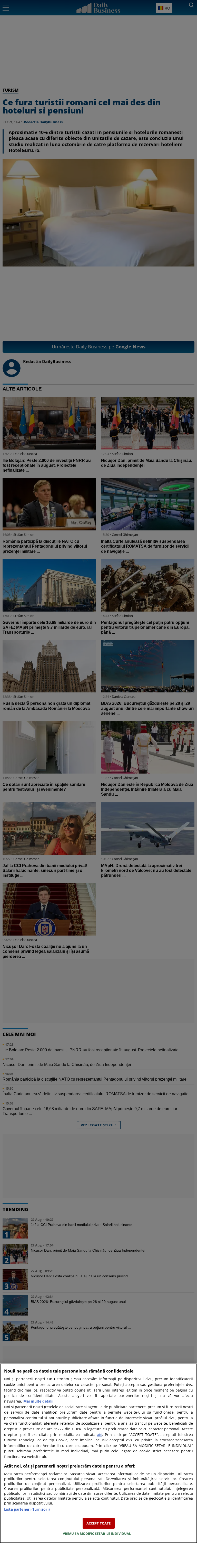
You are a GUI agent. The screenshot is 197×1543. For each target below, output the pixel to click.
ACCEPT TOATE (98, 1523)
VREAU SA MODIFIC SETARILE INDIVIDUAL (97, 1533)
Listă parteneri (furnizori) (27, 1509)
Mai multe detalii (38, 1401)
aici (99, 1434)
